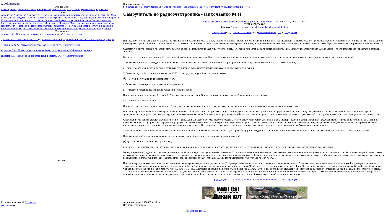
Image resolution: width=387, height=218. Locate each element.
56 (237, 32)
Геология (32, 17)
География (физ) (108, 15)
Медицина (39, 23)
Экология (39, 28)
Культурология (37, 20)
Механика (64, 23)
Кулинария (23, 20)
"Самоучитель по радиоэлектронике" (225, 6)
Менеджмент (52, 23)
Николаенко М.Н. (193, 6)
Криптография (9, 20)
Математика (7, 23)
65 (268, 32)
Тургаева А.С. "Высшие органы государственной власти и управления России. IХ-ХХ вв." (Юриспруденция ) (58, 39)
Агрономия (7, 15)
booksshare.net (130, 6)
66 (271, 32)
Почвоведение (23, 26)
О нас (13, 9)
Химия (30, 28)
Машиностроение (23, 23)
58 (243, 32)
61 (248, 6)
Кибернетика (113, 17)
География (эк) (9, 17)
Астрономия (47, 15)
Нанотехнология (93, 23)
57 (240, 32)
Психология (37, 26)
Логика (96, 20)
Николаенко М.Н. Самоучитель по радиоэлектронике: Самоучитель (237, 21)
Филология (7, 28)
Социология (83, 26)
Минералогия (77, 23)
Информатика (70, 17)
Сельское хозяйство (54, 26)
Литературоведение (69, 20)
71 (279, 32)
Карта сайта (102, 9)
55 (234, 32)
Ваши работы (44, 9)
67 (274, 32)
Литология (86, 20)
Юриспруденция (102, 28)
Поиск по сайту (60, 9)
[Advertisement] (62, 181)
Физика (109, 26)
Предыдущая (219, 32)
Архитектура (34, 15)
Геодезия (22, 17)
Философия (19, 28)
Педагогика (108, 23)
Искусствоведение (88, 17)
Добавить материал (26, 9)
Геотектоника (44, 17)
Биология (94, 15)
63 (262, 32)
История (102, 17)
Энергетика (80, 28)
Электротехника (65, 28)
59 (246, 32)
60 (249, 32)
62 (259, 32)
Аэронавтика (61, 15)
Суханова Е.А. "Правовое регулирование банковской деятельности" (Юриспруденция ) (46, 50)
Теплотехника (97, 26)
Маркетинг (105, 20)
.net (10, 3)
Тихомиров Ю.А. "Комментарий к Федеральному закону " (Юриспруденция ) (41, 45)
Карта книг (74, 9)
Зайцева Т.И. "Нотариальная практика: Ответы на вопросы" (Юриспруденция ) (42, 34)
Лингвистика (52, 20)
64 (265, 32)
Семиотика (71, 26)
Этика (90, 28)
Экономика (50, 28)
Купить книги (88, 9)
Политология (8, 26)
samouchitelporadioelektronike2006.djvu (268, 27)
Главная (5, 9)
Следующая (291, 32)
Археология (20, 15)
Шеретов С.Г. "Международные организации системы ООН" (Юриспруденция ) (42, 55)
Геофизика (57, 17)
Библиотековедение (78, 15)
